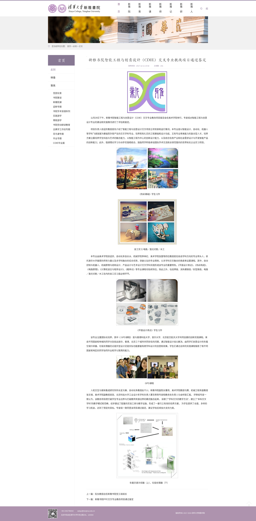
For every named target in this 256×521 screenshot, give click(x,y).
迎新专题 (57, 107)
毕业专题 (57, 138)
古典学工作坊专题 (61, 129)
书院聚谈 (57, 98)
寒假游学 (57, 120)
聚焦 (53, 85)
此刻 (75, 46)
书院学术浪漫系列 (61, 111)
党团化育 (57, 93)
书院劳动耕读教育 (61, 125)
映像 (53, 77)
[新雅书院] (74, 8)
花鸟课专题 (58, 134)
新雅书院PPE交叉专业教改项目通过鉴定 (109, 499)
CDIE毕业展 (59, 143)
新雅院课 (57, 102)
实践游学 (57, 116)
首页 (69, 46)
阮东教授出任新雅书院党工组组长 (106, 494)
